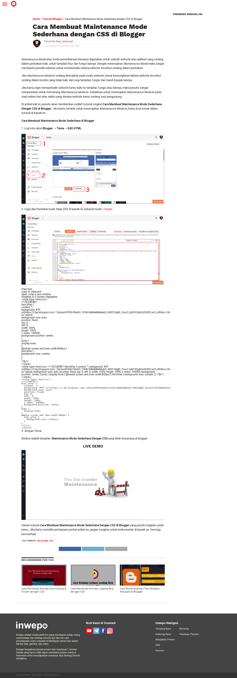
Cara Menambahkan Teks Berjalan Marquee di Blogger (140, 590)
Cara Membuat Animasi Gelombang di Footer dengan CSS (43, 590)
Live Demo (93, 446)
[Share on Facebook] (70, 548)
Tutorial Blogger (52, 19)
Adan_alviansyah (64, 41)
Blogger (43, 540)
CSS (51, 540)
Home (36, 19)
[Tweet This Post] (93, 548)
